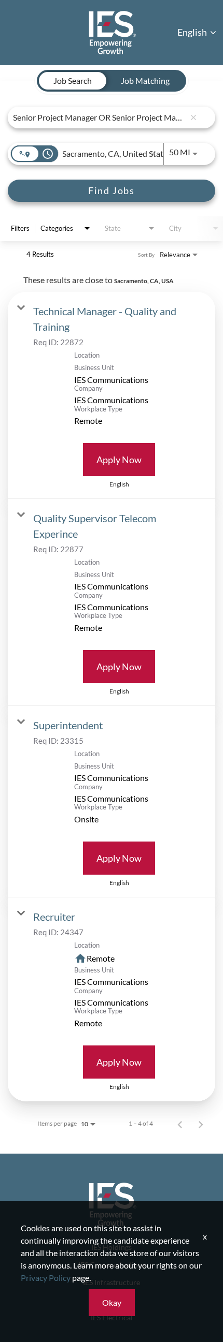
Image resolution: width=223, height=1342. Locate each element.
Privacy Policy (46, 1277)
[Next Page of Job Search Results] (200, 1123)
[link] (111, 395)
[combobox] (99, 117)
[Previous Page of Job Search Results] (180, 1123)
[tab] (72, 81)
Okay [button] (111, 1302)
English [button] (192, 32)
